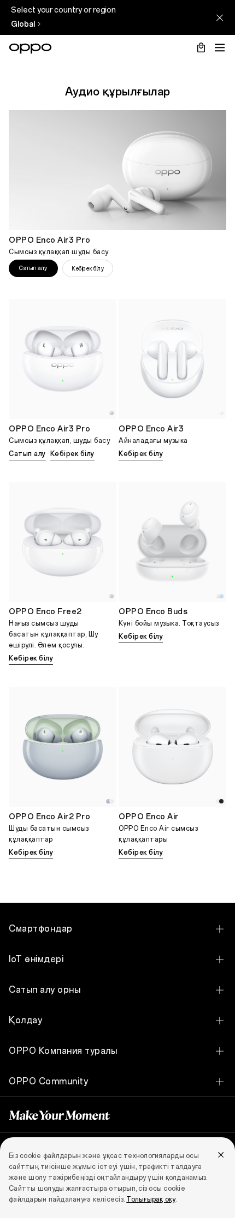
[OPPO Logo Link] (30, 48)
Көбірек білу (88, 268)
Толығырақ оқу (150, 1199)
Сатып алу (33, 268)
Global (23, 24)
